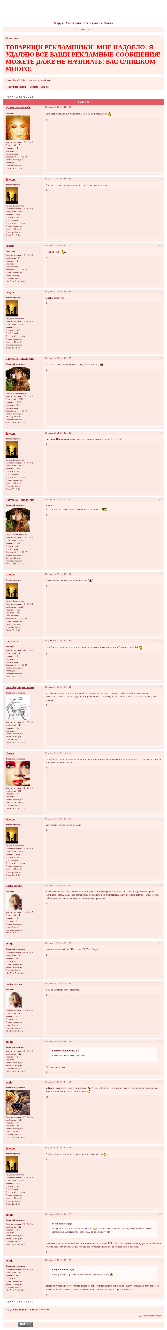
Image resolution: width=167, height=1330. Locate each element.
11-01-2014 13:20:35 (62, 292)
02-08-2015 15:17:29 (62, 819)
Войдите (25, 80)
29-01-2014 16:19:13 (62, 433)
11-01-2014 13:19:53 (62, 245)
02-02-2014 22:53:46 (62, 499)
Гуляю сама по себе (18, 107)
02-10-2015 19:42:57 (62, 1214)
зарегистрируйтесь (41, 80)
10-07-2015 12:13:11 (62, 641)
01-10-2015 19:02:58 (62, 1148)
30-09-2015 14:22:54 (62, 1041)
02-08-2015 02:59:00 (62, 753)
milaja (9, 943)
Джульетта (12, 641)
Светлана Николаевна (20, 358)
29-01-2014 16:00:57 (62, 358)
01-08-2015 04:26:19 (62, 687)
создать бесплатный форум (149, 1316)
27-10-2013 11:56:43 (62, 179)
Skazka (10, 245)
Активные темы (83, 29)
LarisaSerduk (14, 885)
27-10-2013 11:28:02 (62, 107)
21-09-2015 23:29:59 (62, 943)
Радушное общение (17, 86)
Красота (34, 86)
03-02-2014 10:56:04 (62, 574)
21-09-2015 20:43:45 (62, 885)
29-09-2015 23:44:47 (62, 983)
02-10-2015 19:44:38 (62, 1260)
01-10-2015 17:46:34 (62, 1082)
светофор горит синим (20, 687)
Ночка (10, 753)
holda (9, 1082)
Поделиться (49, 107)
